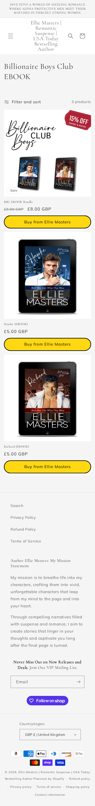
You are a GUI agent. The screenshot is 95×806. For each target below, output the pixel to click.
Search (17, 505)
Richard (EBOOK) (16, 446)
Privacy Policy (23, 517)
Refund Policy (23, 529)
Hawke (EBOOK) (16, 324)
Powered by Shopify (49, 779)
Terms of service (48, 787)
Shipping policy (78, 787)
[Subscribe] (78, 682)
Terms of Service (26, 541)
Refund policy (79, 779)
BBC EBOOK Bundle (18, 202)
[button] (10, 36)
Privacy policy (21, 787)
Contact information (50, 795)
